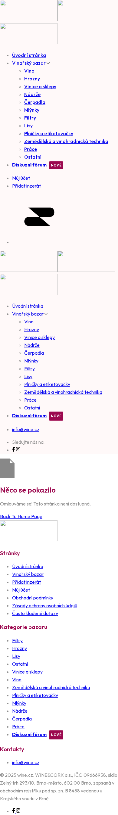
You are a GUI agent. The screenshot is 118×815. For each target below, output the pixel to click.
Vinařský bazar (29, 63)
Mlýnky (31, 110)
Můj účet (21, 590)
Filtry (30, 118)
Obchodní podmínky (32, 598)
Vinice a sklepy (40, 86)
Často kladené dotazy (35, 613)
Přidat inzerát (26, 582)
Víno (29, 71)
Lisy (28, 126)
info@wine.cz (25, 429)
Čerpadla (34, 102)
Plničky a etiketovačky (48, 133)
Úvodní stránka (29, 55)
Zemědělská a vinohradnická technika (66, 141)
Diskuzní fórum (29, 165)
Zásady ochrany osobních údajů (44, 605)
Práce (30, 149)
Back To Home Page (21, 516)
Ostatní (32, 157)
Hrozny (32, 79)
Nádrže (32, 94)
